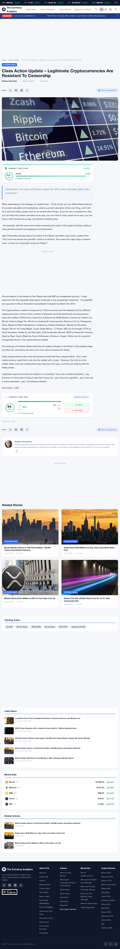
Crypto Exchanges (47, 9)
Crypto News (31, 9)
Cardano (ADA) (106, 928)
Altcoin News (65, 894)
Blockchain (64, 901)
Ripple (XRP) (106, 888)
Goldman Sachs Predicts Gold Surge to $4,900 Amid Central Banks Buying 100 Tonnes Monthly (52, 738)
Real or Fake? (44, 896)
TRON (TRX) (36, 627)
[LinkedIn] (15, 885)
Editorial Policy (44, 884)
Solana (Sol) (105, 904)
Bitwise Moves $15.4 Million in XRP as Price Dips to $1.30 (29, 598)
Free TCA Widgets (46, 907)
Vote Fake (78, 410)
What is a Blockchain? (89, 903)
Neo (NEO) (105, 908)
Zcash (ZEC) (106, 896)
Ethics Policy (44, 922)
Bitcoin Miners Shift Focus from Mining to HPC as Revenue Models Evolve (44, 758)
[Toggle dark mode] (116, 9)
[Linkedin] (21, 90)
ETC (80, 189)
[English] (101, 9)
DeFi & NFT (63, 627)
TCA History (43, 933)
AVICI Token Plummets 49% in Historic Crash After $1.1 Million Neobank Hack (71, 16)
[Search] (96, 9)
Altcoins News (14, 60)
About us (42, 873)
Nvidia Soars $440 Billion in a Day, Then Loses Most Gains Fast (40, 833)
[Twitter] (10, 90)
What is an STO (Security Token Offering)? (86, 896)
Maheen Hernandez (23, 441)
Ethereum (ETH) (107, 877)
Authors (42, 881)
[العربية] (110, 9)
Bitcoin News (50, 627)
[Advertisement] (60, 39)
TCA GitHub (43, 892)
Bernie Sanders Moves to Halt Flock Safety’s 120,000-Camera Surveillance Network (47, 748)
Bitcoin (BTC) (106, 873)
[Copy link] (27, 90)
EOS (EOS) (105, 892)
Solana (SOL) (106, 920)
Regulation (64, 905)
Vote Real (78, 405)
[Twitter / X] (16, 451)
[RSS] (21, 885)
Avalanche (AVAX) (108, 900)
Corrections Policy (46, 918)
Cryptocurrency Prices (82, 9)
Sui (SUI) (9, 627)
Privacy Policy (44, 888)
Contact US (43, 877)
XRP (103, 924)
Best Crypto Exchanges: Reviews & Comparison (68, 883)
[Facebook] (16, 90)
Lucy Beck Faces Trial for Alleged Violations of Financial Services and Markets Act (47, 718)
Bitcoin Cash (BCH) (108, 884)
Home (4, 60)
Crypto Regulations (88, 907)
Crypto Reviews (65, 9)
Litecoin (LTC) (106, 881)
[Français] (106, 9)
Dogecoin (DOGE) (78, 627)
